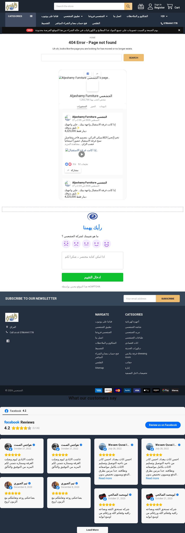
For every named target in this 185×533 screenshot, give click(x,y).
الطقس (96, 23)
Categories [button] (15, 16)
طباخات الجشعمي (134, 337)
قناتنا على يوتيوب (49, 16)
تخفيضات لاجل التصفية (136, 373)
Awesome (106, 243)
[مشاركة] (97, 73)
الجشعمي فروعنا (96, 16)
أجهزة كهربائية (132, 321)
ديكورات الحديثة (133, 348)
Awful (66, 243)
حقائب (128, 362)
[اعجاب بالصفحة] (87, 73)
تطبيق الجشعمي (72, 16)
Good (96, 243)
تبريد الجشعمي (132, 332)
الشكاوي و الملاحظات (137, 16)
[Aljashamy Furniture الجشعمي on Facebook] (92, 85)
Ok (86, 243)
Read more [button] (105, 478)
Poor (76, 243)
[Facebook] (7, 341)
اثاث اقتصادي (131, 343)
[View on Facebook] (8, 446)
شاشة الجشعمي (133, 327)
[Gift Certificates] (142, 6)
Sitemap (99, 367)
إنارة (127, 367)
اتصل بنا (117, 16)
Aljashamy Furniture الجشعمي (91, 96)
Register (159, 7)
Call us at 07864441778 (22, 332)
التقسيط (45, 23)
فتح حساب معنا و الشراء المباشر (71, 23)
